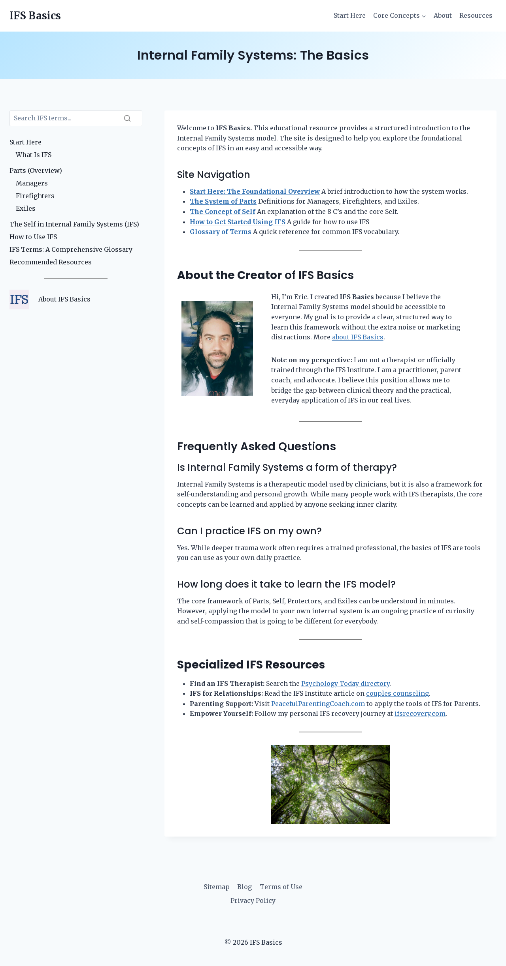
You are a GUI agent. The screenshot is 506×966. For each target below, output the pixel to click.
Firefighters (35, 196)
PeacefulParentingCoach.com (318, 704)
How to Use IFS (33, 237)
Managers (32, 183)
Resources (476, 15)
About (443, 15)
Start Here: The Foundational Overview (255, 191)
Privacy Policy (253, 900)
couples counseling (397, 693)
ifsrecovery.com (420, 713)
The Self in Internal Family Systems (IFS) (74, 224)
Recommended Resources (50, 262)
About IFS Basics (64, 299)
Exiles (26, 208)
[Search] (127, 118)
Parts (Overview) (35, 170)
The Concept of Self (222, 211)
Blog (244, 887)
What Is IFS (33, 155)
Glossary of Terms (220, 232)
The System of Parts (223, 201)
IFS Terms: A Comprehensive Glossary (70, 249)
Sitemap (217, 887)
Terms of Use (281, 887)
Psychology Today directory (345, 683)
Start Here (350, 15)
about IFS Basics (357, 337)
